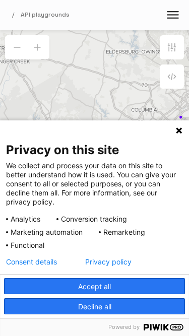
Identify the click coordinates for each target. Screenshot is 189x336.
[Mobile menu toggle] (173, 15)
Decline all (94, 306)
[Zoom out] (17, 47)
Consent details (31, 262)
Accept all (94, 286)
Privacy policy (108, 262)
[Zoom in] (37, 47)
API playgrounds (45, 15)
